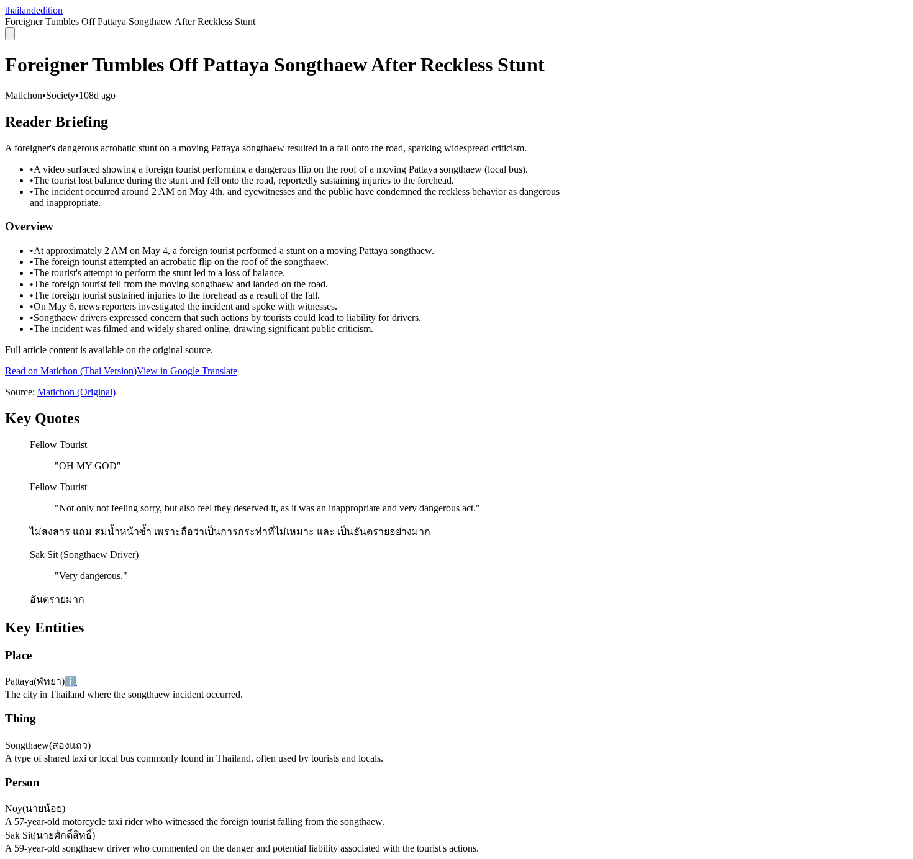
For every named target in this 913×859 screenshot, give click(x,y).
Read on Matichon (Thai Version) (71, 371)
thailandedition (34, 10)
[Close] (10, 33)
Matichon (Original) (76, 392)
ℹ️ (71, 681)
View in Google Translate (187, 371)
